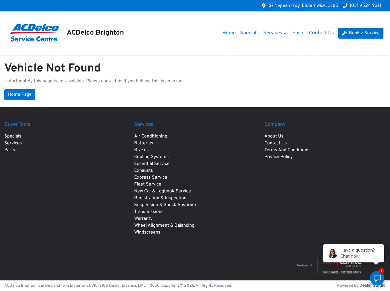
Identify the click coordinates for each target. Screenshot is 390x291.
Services (272, 33)
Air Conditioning (150, 136)
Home (229, 33)
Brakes (141, 150)
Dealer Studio (372, 286)
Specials (249, 33)
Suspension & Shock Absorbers (166, 205)
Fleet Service (147, 184)
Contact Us (321, 33)
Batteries (143, 143)
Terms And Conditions (286, 150)
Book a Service (364, 33)
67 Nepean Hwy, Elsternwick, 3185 (303, 6)
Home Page (20, 94)
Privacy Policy (278, 157)
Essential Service (152, 164)
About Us (274, 136)
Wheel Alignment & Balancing (164, 225)
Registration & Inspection (160, 198)
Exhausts (143, 171)
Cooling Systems (151, 157)
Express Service (150, 177)
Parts (298, 33)
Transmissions (149, 212)
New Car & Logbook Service (162, 191)
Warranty (143, 219)
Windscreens (147, 232)
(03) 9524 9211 (365, 6)
